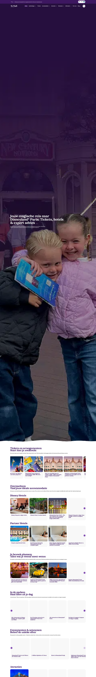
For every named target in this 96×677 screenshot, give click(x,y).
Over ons (74, 6)
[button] (11, 467)
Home (26, 6)
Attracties (53, 6)
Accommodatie (45, 6)
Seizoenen (60, 6)
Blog (79, 6)
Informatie (67, 6)
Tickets (39, 6)
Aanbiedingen (32, 6)
